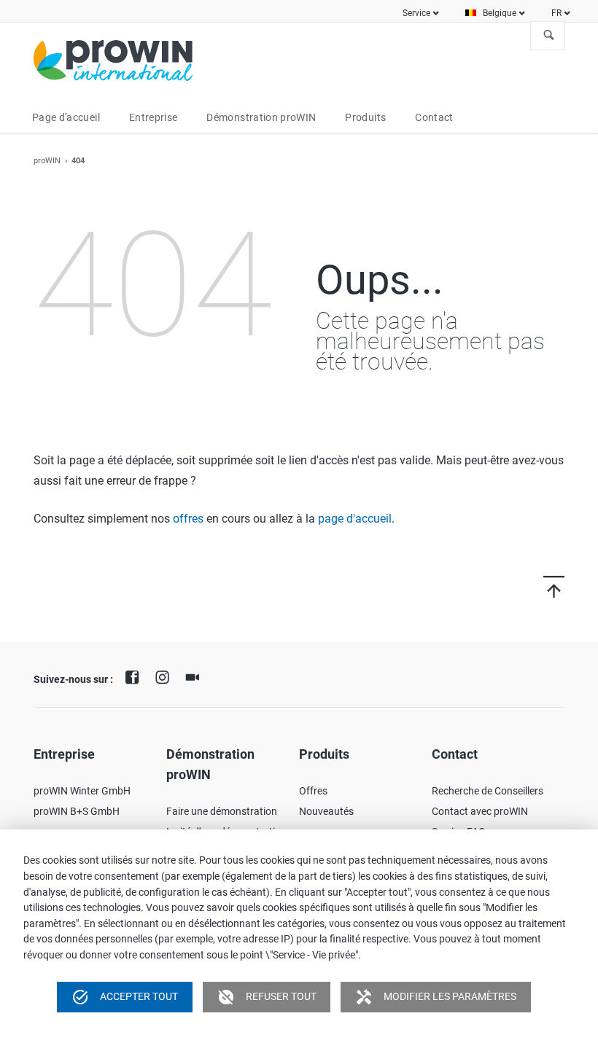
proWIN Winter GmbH (82, 791)
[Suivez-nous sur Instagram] (165, 675)
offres (188, 519)
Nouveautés (326, 811)
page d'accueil (355, 519)
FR (556, 13)
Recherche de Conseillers (487, 791)
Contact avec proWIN (480, 811)
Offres (313, 791)
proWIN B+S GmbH (77, 811)
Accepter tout (124, 997)
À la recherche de (549, 36)
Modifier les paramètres (435, 997)
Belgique (499, 13)
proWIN (47, 160)
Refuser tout (267, 997)
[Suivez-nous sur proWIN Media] (196, 675)
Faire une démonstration (221, 811)
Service (416, 13)
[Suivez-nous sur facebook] (135, 675)
